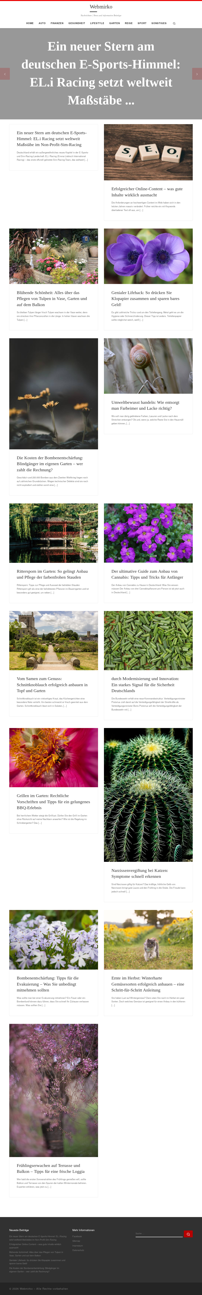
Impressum (77, 1245)
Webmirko (26, 1288)
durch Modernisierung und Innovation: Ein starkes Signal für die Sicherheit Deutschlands (145, 684)
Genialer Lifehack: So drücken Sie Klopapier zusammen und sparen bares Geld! (145, 298)
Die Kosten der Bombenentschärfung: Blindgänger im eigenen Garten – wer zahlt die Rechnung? (50, 463)
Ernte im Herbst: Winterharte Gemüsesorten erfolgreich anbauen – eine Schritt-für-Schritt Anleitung (147, 984)
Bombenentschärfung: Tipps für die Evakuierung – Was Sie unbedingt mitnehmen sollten (48, 984)
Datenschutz (78, 1250)
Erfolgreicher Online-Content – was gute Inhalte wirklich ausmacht (35, 1246)
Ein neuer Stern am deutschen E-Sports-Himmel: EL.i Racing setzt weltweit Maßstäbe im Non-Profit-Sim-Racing (52, 138)
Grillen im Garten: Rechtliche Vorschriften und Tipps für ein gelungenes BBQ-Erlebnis (53, 801)
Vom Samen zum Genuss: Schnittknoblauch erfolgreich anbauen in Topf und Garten (52, 684)
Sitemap (76, 1240)
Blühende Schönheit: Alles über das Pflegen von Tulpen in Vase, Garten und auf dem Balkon (52, 298)
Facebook (77, 1236)
